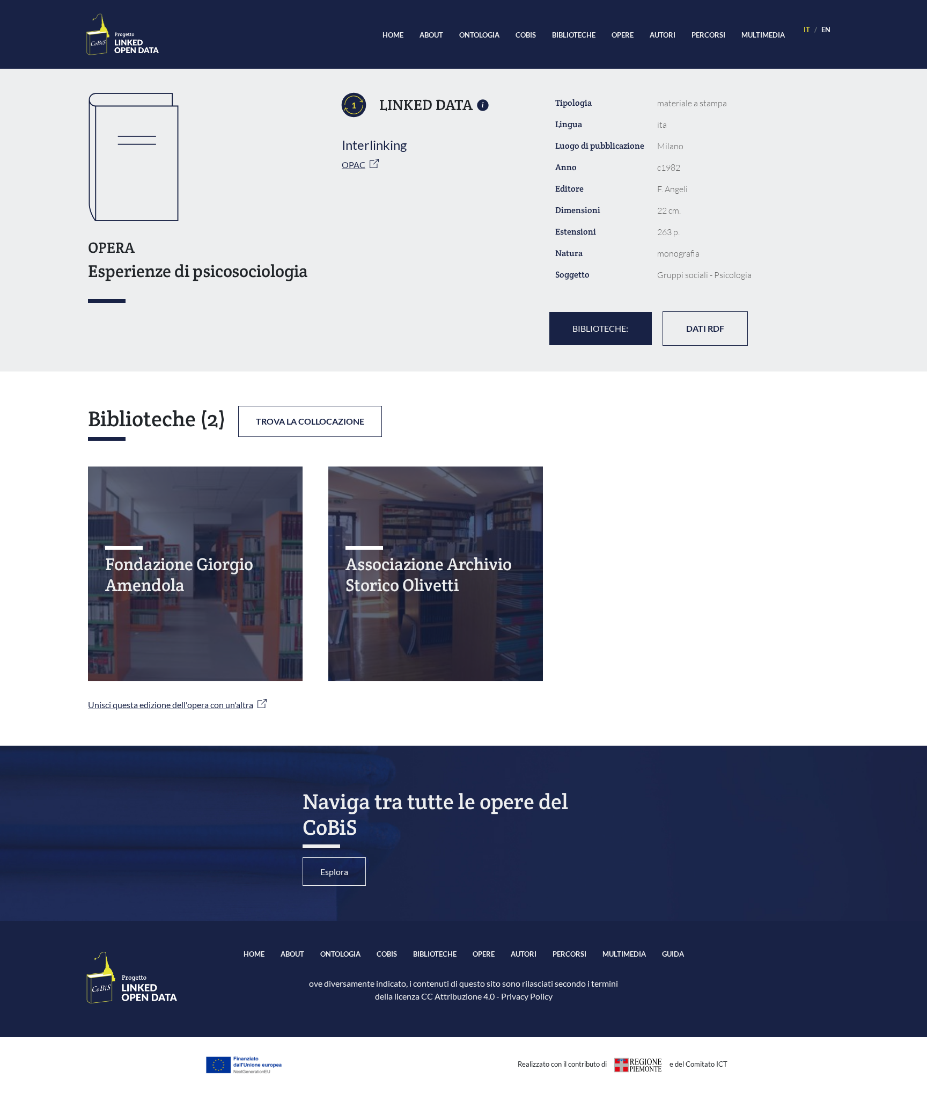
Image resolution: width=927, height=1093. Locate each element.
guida (673, 954)
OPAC (353, 164)
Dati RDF (705, 328)
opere (623, 35)
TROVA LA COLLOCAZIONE (310, 421)
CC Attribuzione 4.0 (458, 996)
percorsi (708, 35)
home (392, 35)
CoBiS (526, 35)
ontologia (479, 35)
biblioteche (573, 35)
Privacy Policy (527, 996)
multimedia (763, 35)
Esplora (334, 871)
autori (662, 35)
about (431, 35)
